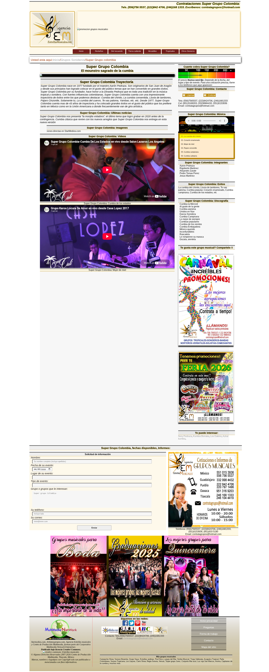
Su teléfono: (37, 509)
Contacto (208, 640)
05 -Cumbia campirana (190, 152)
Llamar (190, 95)
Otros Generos (188, 51)
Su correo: (36, 517)
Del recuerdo (117, 51)
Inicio (81, 51)
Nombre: (35, 457)
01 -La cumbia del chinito (191, 136)
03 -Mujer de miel (187, 144)
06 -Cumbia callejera (189, 156)
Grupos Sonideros (73, 59)
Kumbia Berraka (201, 436)
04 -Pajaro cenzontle (189, 148)
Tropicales (170, 51)
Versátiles (152, 51)
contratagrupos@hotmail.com (138, 638)
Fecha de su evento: (42, 465)
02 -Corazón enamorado (190, 140)
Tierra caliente (134, 51)
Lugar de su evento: (42, 473)
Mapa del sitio (208, 647)
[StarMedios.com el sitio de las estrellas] (109, 633)
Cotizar (212, 95)
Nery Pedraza (185, 436)
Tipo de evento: (39, 481)
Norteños (99, 51)
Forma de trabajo (209, 633)
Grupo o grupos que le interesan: (49, 488)
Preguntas (208, 627)
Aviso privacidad (208, 620)
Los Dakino (216, 436)
